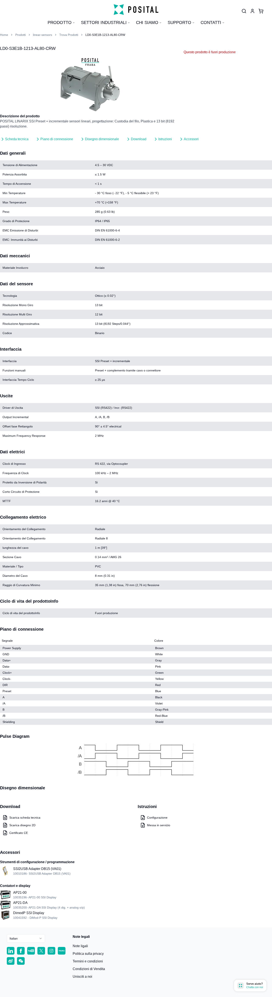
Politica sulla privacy (88, 953)
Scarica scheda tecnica (24, 817)
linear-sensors (42, 34)
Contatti (211, 22)
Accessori (191, 139)
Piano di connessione (56, 139)
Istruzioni (165, 139)
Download (138, 139)
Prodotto (60, 22)
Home (4, 34)
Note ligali (80, 946)
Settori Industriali (104, 22)
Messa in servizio (158, 825)
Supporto (179, 22)
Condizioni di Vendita (89, 969)
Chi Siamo (147, 22)
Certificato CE (18, 833)
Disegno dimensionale (102, 139)
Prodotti (20, 34)
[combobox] (26, 938)
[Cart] (261, 11)
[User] (243, 11)
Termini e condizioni (88, 961)
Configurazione (157, 817)
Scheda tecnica (16, 139)
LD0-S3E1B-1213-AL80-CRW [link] (105, 34)
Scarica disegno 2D (22, 825)
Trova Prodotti (68, 34)
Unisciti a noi (82, 976)
